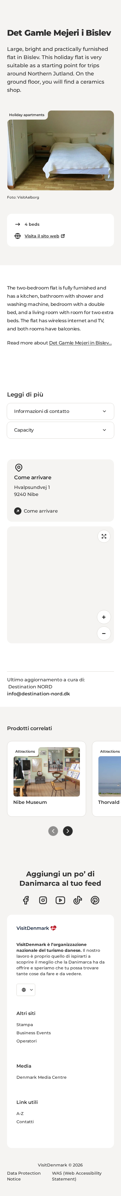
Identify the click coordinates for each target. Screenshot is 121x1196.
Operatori (26, 1041)
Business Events (33, 1032)
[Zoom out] (104, 633)
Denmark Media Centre (41, 1077)
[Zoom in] (104, 617)
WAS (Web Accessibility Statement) (77, 1176)
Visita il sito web (42, 236)
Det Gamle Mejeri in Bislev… (80, 343)
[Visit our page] (43, 900)
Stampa (24, 1024)
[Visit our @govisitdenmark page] (78, 900)
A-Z (19, 1113)
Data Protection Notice (24, 1176)
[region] (60, 584)
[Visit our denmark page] (26, 900)
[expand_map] (104, 536)
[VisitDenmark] (36, 928)
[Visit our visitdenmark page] (60, 900)
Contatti (25, 1121)
